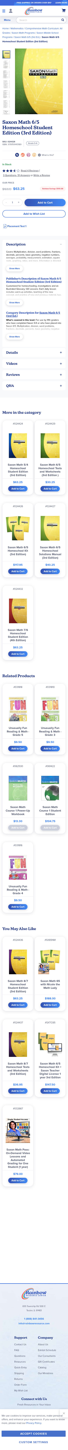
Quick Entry (20, 1367)
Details (12, 353)
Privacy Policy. (34, 1423)
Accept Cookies (33, 1434)
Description (16, 244)
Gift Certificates (46, 1362)
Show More (14, 268)
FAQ (16, 1350)
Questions (19, 1356)
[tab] (34, 244)
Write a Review (41, 175)
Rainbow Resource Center (34, 1293)
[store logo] (33, 10)
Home (5, 28)
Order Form (20, 1385)
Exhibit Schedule (47, 1350)
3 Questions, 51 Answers (16, 175)
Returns (18, 1379)
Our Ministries (45, 1373)
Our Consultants (47, 1356)
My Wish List (21, 1390)
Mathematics (17, 28)
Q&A (10, 386)
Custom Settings (33, 1442)
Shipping (19, 1373)
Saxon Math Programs (23, 33)
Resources (20, 1362)
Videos (11, 364)
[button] (7, 63)
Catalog (42, 1367)
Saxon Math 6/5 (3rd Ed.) (27, 37)
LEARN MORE (61, 2)
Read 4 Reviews (30, 170)
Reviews (13, 375)
